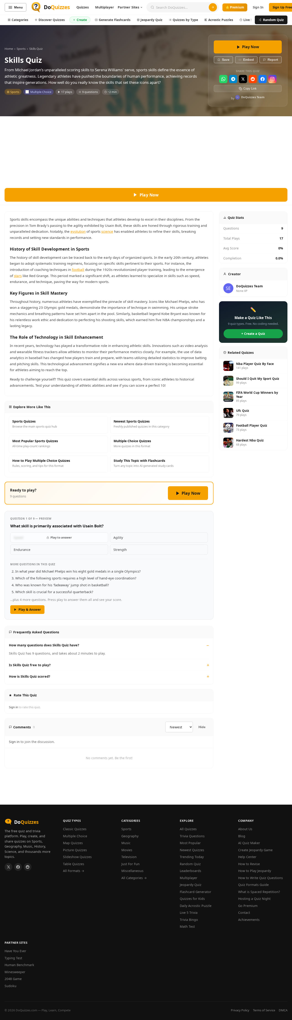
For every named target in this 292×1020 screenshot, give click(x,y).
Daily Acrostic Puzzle (195, 906)
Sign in (13, 707)
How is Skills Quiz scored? (29, 676)
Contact (244, 912)
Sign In (258, 7)
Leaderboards (190, 871)
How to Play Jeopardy (254, 871)
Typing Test (13, 958)
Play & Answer (29, 609)
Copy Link (250, 88)
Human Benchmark (19, 965)
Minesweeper (15, 972)
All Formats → (73, 871)
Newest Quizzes (192, 850)
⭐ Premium (235, 7)
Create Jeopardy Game (255, 850)
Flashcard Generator (195, 892)
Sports (21, 49)
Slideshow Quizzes (77, 857)
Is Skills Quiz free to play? (30, 665)
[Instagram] (272, 79)
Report (273, 59)
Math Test (187, 926)
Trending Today (192, 857)
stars (18, 275)
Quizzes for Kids (192, 898)
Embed (248, 59)
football (78, 269)
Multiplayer (104, 7)
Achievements (249, 919)
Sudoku (10, 986)
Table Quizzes (73, 864)
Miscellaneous (132, 871)
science (107, 231)
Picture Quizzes (75, 850)
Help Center (247, 857)
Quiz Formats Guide (253, 885)
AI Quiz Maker (249, 843)
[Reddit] (253, 79)
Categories (20, 20)
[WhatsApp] (223, 79)
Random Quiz (273, 20)
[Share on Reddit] (27, 867)
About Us (245, 829)
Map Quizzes (73, 843)
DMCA (283, 1010)
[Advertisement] (146, 150)
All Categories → (134, 878)
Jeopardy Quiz (151, 20)
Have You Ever (15, 951)
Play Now (250, 46)
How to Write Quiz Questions (260, 878)
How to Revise (249, 864)
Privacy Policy (240, 1010)
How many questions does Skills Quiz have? (44, 645)
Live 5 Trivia (189, 912)
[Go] (213, 7)
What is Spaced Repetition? (259, 892)
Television (129, 857)
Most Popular (190, 843)
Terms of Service (264, 1010)
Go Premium (248, 906)
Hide (202, 727)
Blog (241, 836)
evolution (78, 231)
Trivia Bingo (189, 919)
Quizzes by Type (185, 20)
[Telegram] (233, 79)
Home (9, 49)
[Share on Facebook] (18, 867)
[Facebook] (262, 79)
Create (82, 20)
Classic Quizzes (74, 829)
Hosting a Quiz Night (254, 898)
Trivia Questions (192, 836)
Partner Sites (128, 7)
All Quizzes (188, 829)
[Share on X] (8, 867)
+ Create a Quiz (253, 333)
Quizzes (82, 7)
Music (125, 843)
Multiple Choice (40, 92)
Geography (129, 836)
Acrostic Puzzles (220, 20)
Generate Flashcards (114, 20)
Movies (126, 850)
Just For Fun (130, 864)
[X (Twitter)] (243, 79)
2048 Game (13, 979)
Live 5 (248, 20)
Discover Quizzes (52, 20)
